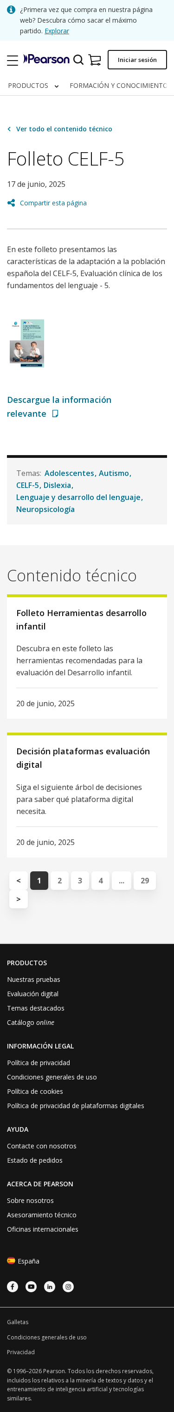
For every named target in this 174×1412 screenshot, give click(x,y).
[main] (87, 519)
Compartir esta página (53, 202)
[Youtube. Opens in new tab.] (31, 1286)
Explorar (57, 30)
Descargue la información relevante (59, 406)
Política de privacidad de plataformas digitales (75, 1105)
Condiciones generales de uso (52, 1077)
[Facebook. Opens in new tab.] (12, 1286)
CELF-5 (27, 485)
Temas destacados (35, 1008)
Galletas (17, 1322)
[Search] (78, 60)
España (28, 1261)
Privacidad (21, 1352)
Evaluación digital (32, 993)
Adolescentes (69, 473)
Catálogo (30, 1022)
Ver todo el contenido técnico (64, 128)
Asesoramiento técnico (42, 1214)
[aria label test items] (13, 60)
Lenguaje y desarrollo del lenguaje (78, 497)
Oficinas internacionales (42, 1229)
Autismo (114, 473)
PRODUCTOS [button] (29, 85)
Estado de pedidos (35, 1160)
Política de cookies (35, 1091)
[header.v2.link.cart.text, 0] (94, 60)
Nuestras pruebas (33, 979)
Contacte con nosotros (42, 1145)
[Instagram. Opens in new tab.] (68, 1286)
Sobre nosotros (30, 1200)
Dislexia (57, 485)
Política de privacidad (38, 1062)
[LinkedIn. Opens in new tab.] (49, 1286)
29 (145, 881)
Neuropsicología (45, 509)
